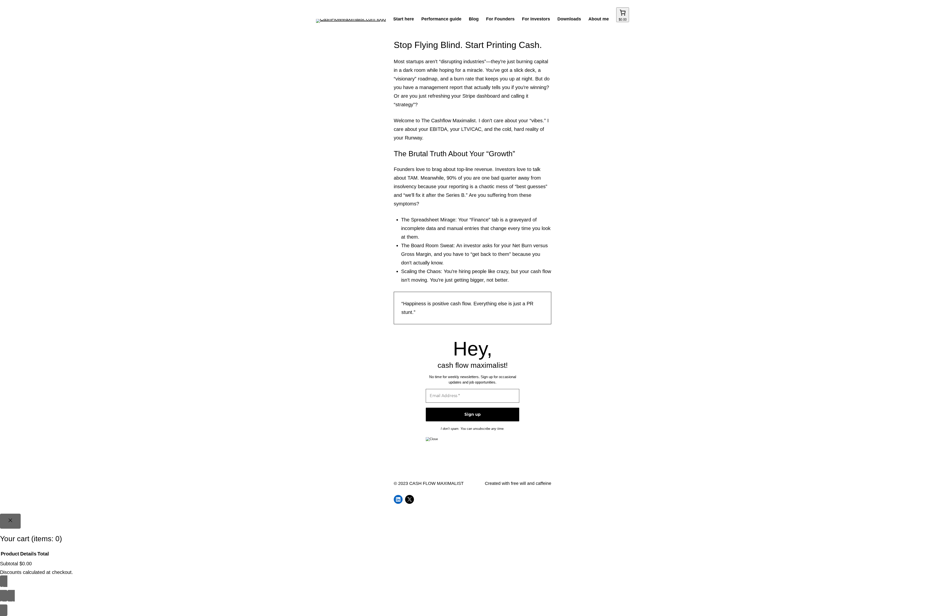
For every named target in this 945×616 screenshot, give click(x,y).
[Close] (10, 521)
